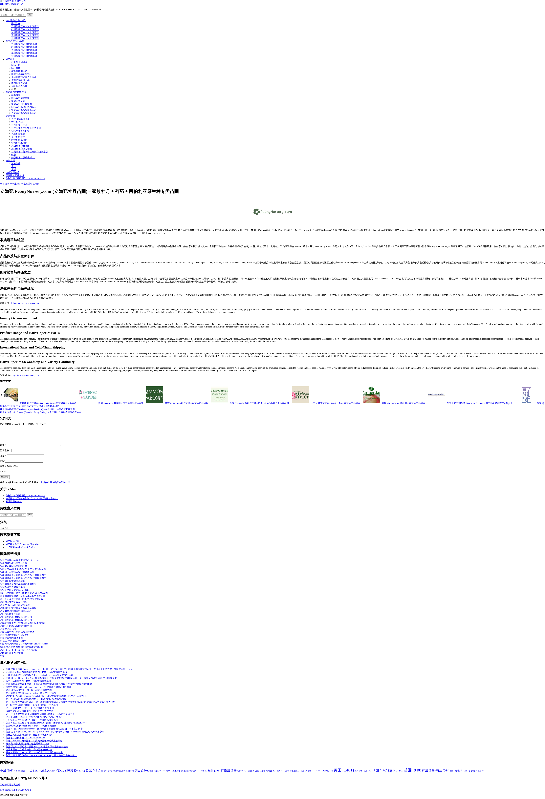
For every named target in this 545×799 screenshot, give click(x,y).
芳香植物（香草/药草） (23, 157)
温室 (259, 771)
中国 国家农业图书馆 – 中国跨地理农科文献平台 (30, 708)
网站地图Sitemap (14, 501)
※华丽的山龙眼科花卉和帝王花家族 (18, 608)
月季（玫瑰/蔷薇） (20, 119)
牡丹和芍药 (17, 122)
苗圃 (412, 770)
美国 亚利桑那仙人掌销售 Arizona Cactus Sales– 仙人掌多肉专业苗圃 (39, 675)
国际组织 (15, 23)
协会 (65, 770)
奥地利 (130, 771)
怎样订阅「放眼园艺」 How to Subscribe (25, 178)
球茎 (304, 771)
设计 (462, 770)
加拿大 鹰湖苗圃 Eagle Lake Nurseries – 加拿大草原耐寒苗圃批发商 (39, 687)
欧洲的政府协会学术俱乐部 (25, 29)
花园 (379, 770)
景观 (171, 770)
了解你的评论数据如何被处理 (55, 482)
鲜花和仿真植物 (19, 86)
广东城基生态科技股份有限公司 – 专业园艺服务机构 (32, 720)
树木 (204, 771)
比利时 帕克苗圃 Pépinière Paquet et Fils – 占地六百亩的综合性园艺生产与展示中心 (46, 696)
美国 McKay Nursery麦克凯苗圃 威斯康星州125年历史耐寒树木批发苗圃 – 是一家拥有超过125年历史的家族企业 (61, 678)
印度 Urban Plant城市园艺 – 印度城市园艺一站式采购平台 (34, 740)
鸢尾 (481, 771)
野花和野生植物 (19, 139)
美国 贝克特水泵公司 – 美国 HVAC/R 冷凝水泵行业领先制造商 (37, 746)
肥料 (13, 169)
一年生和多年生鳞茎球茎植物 (26, 128)
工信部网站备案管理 (10, 784)
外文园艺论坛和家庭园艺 (23, 113)
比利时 (242, 771)
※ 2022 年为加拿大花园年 (13, 641)
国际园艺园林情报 (15, 175)
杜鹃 (196, 771)
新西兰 (152, 771)
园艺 (92, 770)
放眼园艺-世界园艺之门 (11, 4)
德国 (141, 770)
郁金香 (473, 771)
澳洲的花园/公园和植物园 (24, 50)
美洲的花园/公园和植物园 (24, 53)
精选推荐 (15, 95)
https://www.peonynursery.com (25, 303)
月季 (180, 771)
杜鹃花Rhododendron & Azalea (20, 547)
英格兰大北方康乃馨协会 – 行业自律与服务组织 (29, 734)
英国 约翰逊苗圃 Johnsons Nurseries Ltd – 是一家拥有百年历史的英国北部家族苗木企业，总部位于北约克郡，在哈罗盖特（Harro (69, 669)
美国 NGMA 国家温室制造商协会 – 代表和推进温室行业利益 (36, 699)
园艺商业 (10, 59)
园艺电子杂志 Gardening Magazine (22, 544)
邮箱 (3, 455)
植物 (214, 770)
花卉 (367, 771)
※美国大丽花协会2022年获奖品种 (17, 572)
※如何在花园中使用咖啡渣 (13, 566)
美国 (343, 770)
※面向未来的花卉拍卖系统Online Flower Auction (24, 643)
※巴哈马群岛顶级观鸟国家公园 (16, 620)
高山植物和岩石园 (20, 145)
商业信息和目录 (19, 62)
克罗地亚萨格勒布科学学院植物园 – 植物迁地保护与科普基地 (36, 672)
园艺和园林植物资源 (16, 92)
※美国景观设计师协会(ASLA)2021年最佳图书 (23, 575)
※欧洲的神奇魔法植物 (11, 653)
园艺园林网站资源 (20, 98)
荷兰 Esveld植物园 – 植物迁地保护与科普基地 (28, 681)
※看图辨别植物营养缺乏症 (13, 563)
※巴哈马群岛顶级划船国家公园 (16, 617)
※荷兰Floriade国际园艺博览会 (15, 605)
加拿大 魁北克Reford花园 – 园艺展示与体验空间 (29, 711)
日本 (161, 771)
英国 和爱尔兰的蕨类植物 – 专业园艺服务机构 (29, 749)
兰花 (35, 770)
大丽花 (120, 771)
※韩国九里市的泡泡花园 (12, 581)
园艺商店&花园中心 (21, 74)
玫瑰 (296, 771)
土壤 (13, 166)
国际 (104, 771)
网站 (2, 461)
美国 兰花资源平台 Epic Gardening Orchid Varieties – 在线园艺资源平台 (40, 714)
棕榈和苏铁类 (18, 134)
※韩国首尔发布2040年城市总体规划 (18, 584)
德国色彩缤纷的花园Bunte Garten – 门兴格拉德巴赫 (31, 726)
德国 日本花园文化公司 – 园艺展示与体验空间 (29, 690)
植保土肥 (10, 160)
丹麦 (17, 771)
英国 (429, 770)
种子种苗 (15, 68)
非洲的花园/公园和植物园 (24, 56)
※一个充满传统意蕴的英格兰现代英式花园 (21, 599)
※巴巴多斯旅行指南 (10, 614)
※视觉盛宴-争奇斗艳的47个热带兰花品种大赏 (23, 569)
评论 (3, 445)
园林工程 (15, 65)
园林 (79, 770)
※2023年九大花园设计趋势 (13, 602)
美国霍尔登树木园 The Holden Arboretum (25, 737)
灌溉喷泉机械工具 (20, 80)
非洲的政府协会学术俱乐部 (25, 38)
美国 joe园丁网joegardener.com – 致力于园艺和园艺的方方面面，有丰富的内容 (44, 728)
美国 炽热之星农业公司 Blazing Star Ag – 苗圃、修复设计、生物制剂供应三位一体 (46, 723)
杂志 (188, 771)
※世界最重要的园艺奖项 (12, 587)
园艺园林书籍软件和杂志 (23, 107)
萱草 (453, 771)
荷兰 (442, 770)
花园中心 (395, 770)
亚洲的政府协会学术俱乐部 (25, 26)
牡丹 (280, 771)
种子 (321, 770)
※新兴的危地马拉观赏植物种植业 (17, 626)
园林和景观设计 (19, 83)
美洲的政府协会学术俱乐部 (25, 32)
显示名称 (5, 450)
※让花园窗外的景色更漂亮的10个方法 (19, 560)
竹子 (13, 154)
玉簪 (288, 771)
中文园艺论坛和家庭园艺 (23, 110)
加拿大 (49, 770)
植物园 (229, 770)
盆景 (311, 771)
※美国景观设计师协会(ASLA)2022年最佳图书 (23, 578)
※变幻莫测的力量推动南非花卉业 (17, 611)
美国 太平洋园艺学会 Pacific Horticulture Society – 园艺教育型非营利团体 (41, 755)
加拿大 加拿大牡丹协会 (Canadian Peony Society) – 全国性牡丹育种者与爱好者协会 (40, 412)
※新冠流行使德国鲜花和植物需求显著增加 (21, 647)
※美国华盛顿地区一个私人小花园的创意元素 (22, 596)
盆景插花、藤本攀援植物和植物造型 (29, 151)
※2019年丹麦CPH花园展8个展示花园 (18, 650)
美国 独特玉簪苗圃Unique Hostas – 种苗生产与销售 (31, 693)
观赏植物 (10, 116)
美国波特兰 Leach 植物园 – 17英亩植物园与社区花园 (32, 705)
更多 (2, 656)
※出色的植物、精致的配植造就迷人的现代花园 (24, 593)
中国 (6, 770)
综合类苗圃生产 (19, 71)
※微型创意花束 (8, 629)
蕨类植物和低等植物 (21, 148)
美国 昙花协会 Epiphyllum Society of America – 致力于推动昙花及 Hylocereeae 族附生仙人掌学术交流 (55, 731)
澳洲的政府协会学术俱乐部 (25, 35)
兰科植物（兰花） (20, 125)
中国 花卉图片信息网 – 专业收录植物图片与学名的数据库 (34, 717)
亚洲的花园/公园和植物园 (24, 44)
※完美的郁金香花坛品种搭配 (15, 590)
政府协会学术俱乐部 (16, 20)
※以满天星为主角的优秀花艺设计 (17, 632)
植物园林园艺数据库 (21, 104)
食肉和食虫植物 (19, 142)
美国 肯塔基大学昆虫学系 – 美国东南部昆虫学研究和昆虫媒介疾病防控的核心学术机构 (49, 684)
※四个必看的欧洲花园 (11, 638)
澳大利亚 (269, 771)
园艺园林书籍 (12, 541)
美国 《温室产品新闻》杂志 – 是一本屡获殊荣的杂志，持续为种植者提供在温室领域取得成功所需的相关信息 (60, 702)
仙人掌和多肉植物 (20, 131)
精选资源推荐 (12, 172)
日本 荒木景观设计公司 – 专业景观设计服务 (27, 743)
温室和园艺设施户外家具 (23, 77)
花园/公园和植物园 (15, 41)
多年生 (112, 771)
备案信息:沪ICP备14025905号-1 (15, 790)
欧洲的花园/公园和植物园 (24, 47)
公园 (25, 771)
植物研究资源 (18, 101)
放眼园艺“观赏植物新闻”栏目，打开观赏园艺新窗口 (32, 498)
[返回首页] (13, 1)
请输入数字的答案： (10, 466)
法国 (250, 771)
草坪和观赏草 (18, 137)
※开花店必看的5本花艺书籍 (14, 635)
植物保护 (15, 163)
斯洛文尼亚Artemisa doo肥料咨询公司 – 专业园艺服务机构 (34, 752)
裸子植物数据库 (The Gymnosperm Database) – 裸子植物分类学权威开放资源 (37, 409)
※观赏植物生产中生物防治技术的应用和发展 (22, 623)
